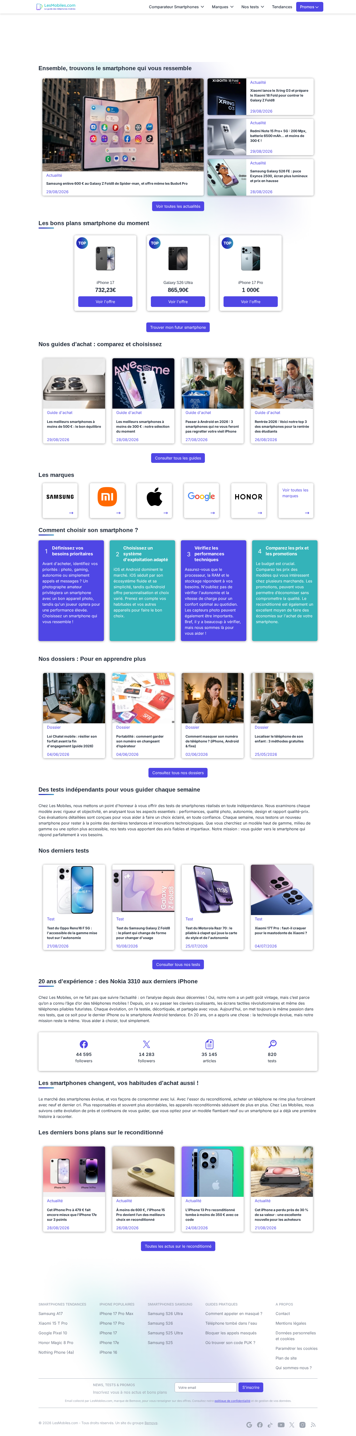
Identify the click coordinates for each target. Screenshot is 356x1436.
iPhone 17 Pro (112, 1323)
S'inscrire (250, 1387)
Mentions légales (291, 1323)
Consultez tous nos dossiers (178, 772)
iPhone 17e (109, 1342)
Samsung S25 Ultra (165, 1332)
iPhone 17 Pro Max (116, 1313)
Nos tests (250, 6)
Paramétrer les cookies (296, 1348)
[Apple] (154, 500)
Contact (283, 1313)
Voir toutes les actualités (178, 206)
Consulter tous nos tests (178, 964)
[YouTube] (281, 1425)
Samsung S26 (160, 1323)
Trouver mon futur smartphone (178, 327)
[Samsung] (60, 500)
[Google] (249, 1425)
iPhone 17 (108, 1332)
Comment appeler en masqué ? (233, 1313)
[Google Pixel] (201, 500)
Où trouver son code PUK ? (230, 1342)
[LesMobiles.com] (56, 6)
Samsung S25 (160, 1342)
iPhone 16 (108, 1352)
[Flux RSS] (313, 1425)
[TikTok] (270, 1425)
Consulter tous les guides (178, 458)
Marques (220, 6)
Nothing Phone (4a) (56, 1352)
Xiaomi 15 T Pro (53, 1323)
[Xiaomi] (107, 500)
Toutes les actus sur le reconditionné (178, 1246)
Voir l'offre (105, 301)
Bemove (151, 1423)
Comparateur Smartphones (174, 6)
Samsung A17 (51, 1313)
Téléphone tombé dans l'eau (231, 1323)
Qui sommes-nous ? (294, 1367)
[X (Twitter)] (291, 1425)
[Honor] (248, 500)
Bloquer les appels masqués (230, 1332)
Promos (307, 6)
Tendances (282, 6)
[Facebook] (259, 1425)
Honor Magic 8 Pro (56, 1342)
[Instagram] (302, 1425)
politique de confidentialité (232, 1401)
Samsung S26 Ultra (165, 1313)
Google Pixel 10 (53, 1332)
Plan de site (286, 1358)
